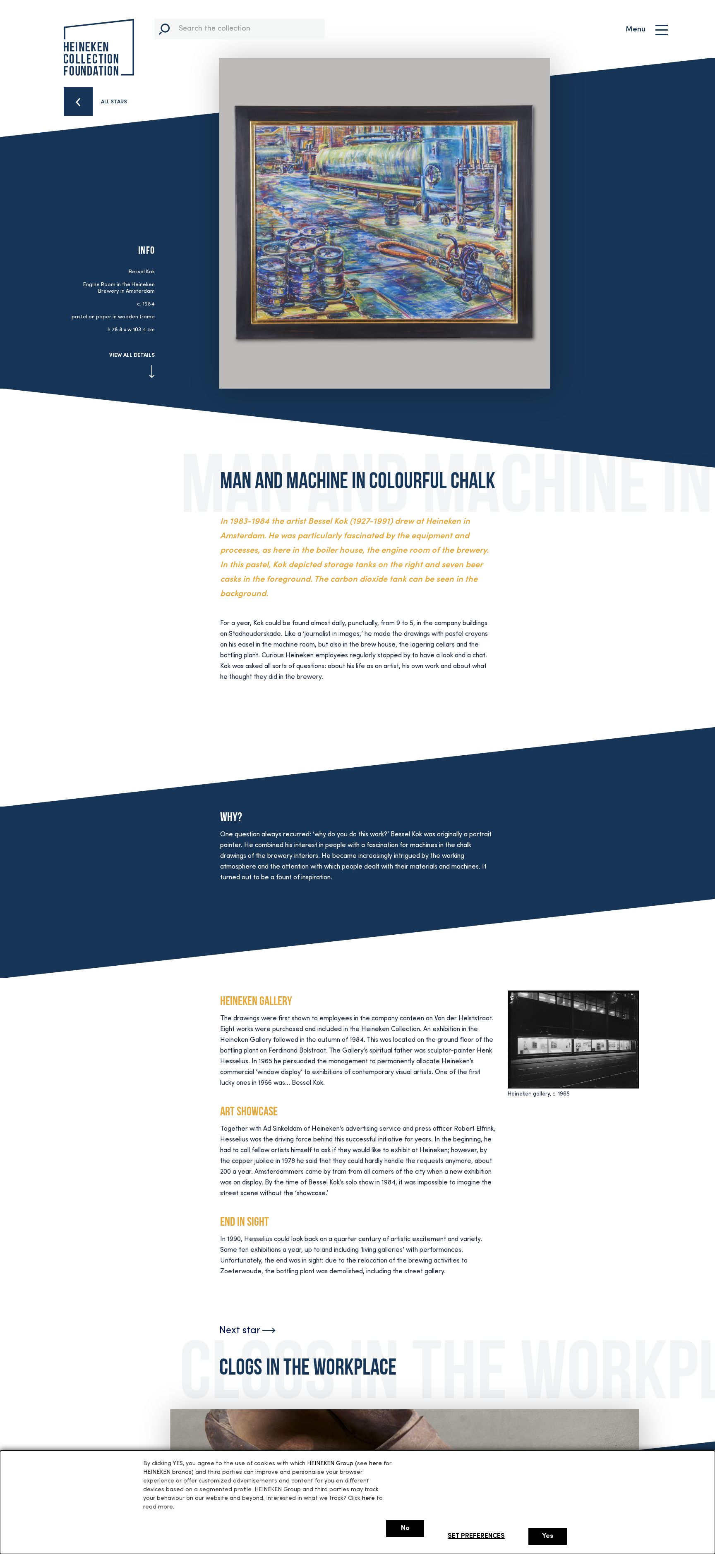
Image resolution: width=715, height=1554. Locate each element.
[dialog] (357, 1502)
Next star (240, 1330)
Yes (547, 1536)
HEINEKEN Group (330, 1463)
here (375, 1463)
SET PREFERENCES (476, 1536)
